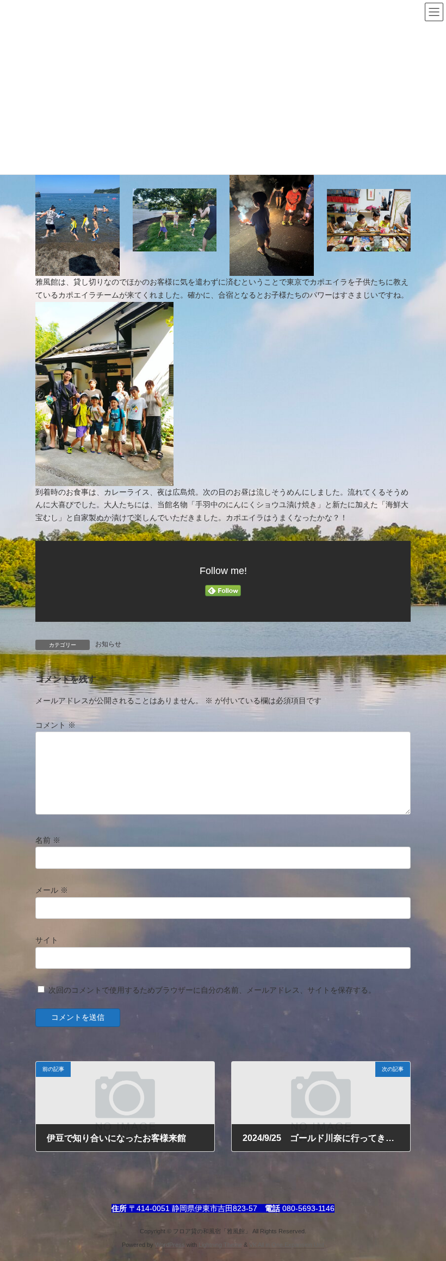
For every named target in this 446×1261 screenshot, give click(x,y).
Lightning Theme (220, 1244)
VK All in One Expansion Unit (286, 1244)
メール (51, 890)
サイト (46, 940)
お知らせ (108, 644)
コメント (55, 725)
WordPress (170, 1244)
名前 (47, 840)
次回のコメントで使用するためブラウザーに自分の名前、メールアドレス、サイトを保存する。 (212, 990)
